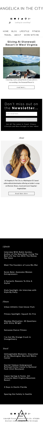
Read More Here (21, 193)
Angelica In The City (21, 8)
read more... (21, 87)
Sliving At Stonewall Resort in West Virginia (21, 43)
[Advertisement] (21, 217)
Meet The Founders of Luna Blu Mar (21, 265)
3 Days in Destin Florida (15, 387)
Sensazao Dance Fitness (15, 330)
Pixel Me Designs (32, 421)
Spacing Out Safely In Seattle (18, 394)
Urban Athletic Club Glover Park (19, 307)
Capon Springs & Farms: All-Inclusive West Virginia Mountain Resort (19, 378)
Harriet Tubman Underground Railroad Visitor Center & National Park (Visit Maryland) (20, 367)
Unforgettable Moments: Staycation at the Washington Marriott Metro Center (21, 356)
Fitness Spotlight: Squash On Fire (20, 314)
